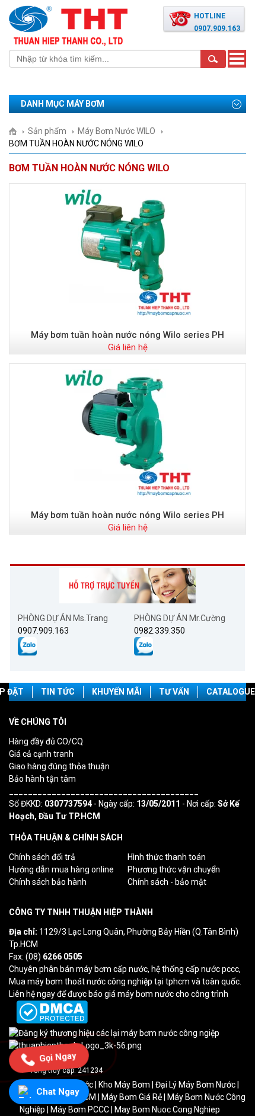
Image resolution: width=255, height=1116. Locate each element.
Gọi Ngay (57, 1058)
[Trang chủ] (17, 131)
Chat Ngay (57, 1091)
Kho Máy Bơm (124, 1084)
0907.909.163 (43, 630)
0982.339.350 (159, 630)
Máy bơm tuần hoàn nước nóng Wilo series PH (127, 335)
